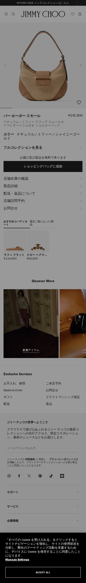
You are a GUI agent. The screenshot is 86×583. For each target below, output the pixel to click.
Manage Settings (17, 559)
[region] (43, 558)
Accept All (43, 572)
